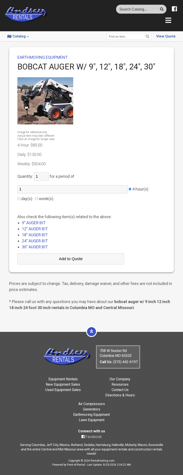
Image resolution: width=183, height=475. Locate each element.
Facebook (93, 437)
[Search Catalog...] (161, 9)
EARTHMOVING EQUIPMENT (42, 57)
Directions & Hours (120, 395)
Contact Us (120, 390)
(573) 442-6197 (119, 362)
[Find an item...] (148, 36)
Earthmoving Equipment (91, 414)
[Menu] (168, 20)
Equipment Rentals (63, 379)
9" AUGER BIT (34, 222)
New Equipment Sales (63, 384)
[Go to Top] (91, 331)
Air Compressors (91, 404)
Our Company (120, 379)
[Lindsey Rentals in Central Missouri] (26, 15)
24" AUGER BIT (35, 241)
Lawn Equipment (91, 420)
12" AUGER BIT (35, 228)
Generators (91, 409)
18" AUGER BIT (35, 234)
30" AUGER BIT (35, 247)
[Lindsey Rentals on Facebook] (174, 9)
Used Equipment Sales (63, 390)
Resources (120, 384)
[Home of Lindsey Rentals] (67, 364)
